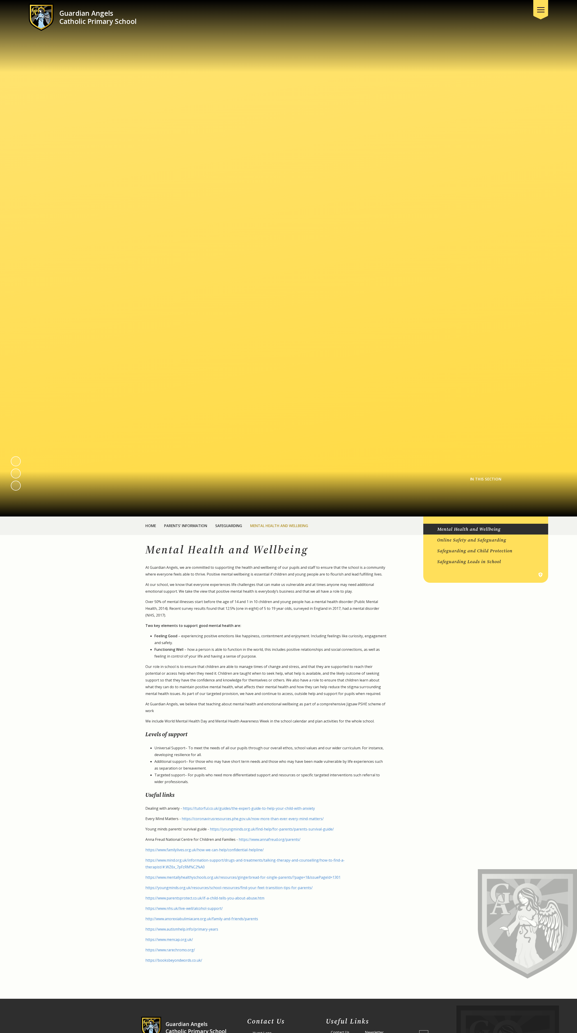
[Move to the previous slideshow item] (16, 461)
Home (150, 525)
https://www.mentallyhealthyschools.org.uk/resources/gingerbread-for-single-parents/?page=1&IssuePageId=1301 (243, 877)
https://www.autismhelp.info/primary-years (181, 929)
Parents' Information (185, 525)
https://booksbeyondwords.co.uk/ (173, 960)
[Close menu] (540, 9)
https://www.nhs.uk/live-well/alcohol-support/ (184, 908)
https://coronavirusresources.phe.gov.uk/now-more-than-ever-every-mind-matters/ (253, 818)
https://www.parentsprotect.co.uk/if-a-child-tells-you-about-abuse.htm (204, 898)
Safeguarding (228, 525)
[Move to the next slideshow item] (16, 473)
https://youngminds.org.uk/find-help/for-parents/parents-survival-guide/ (272, 829)
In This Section (485, 479)
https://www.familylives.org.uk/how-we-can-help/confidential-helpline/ (204, 849)
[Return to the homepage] (41, 17)
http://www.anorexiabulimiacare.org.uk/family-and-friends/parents (201, 918)
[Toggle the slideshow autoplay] (16, 486)
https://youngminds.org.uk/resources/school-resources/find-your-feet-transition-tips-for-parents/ (229, 887)
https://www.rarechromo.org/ (170, 949)
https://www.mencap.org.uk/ (169, 939)
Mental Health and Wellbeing (279, 525)
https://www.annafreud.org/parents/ (269, 839)
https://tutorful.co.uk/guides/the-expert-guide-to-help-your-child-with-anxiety (249, 808)
